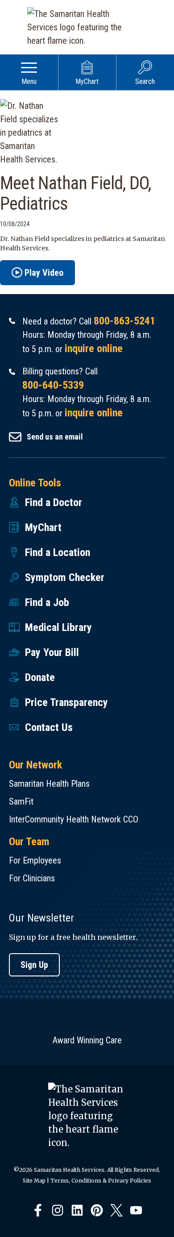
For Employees (35, 860)
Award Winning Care (87, 1040)
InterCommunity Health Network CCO (73, 819)
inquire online (94, 348)
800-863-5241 (124, 321)
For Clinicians (32, 878)
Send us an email (55, 436)
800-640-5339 (53, 385)
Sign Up (34, 964)
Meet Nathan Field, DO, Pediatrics (75, 193)
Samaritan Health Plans (49, 783)
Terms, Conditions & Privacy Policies (100, 1180)
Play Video (44, 272)
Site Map (34, 1180)
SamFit (21, 801)
